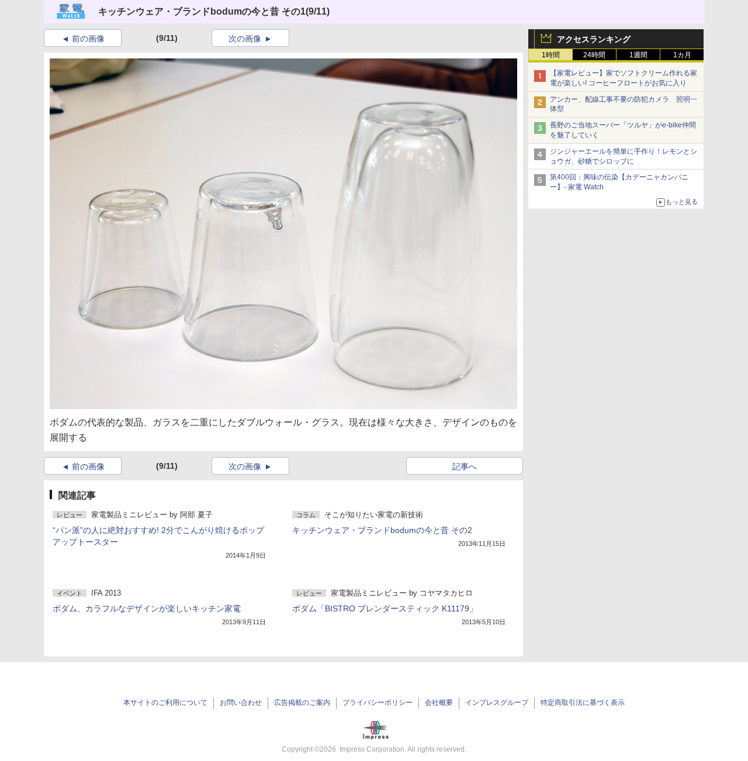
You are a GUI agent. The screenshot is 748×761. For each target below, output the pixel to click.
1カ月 (682, 55)
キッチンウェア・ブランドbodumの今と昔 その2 (382, 530)
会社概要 (439, 702)
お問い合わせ (241, 702)
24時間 (594, 55)
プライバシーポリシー (377, 702)
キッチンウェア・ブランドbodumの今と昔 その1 (202, 11)
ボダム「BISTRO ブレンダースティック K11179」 (384, 608)
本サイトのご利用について (165, 702)
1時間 (551, 55)
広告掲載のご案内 (302, 702)
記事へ (464, 466)
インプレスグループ (496, 702)
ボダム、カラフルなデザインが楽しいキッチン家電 (147, 608)
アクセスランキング (594, 39)
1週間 (638, 55)
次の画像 (244, 38)
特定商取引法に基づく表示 (583, 702)
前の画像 (88, 38)
